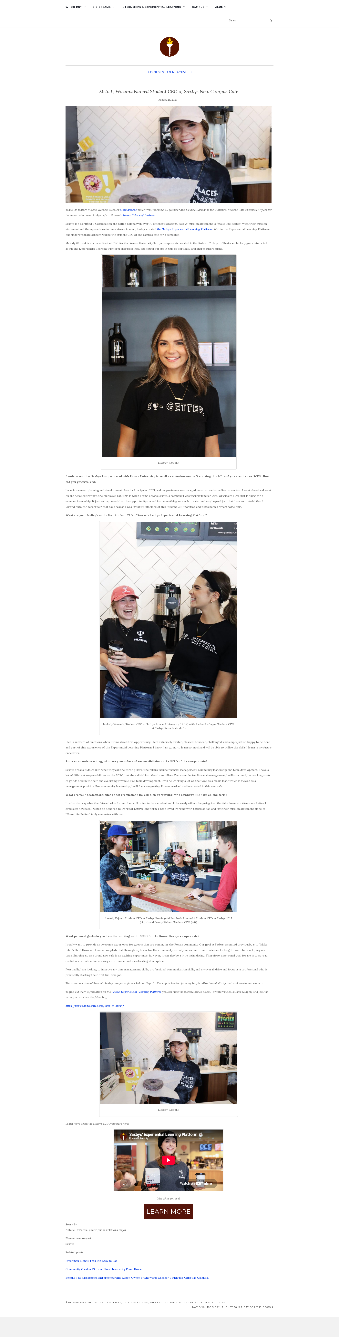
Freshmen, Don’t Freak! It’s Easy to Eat (91, 1261)
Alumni (221, 7)
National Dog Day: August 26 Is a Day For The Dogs (232, 1307)
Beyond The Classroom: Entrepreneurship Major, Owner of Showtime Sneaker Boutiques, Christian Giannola (137, 1277)
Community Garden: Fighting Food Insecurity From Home (104, 1269)
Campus (198, 7)
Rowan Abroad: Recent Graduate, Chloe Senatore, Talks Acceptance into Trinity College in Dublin (146, 1302)
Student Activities (177, 72)
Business (154, 72)
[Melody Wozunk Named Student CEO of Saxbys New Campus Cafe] (169, 154)
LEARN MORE (168, 1211)
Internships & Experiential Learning (151, 7)
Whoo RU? (74, 7)
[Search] (270, 21)
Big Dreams (102, 7)
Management (128, 210)
